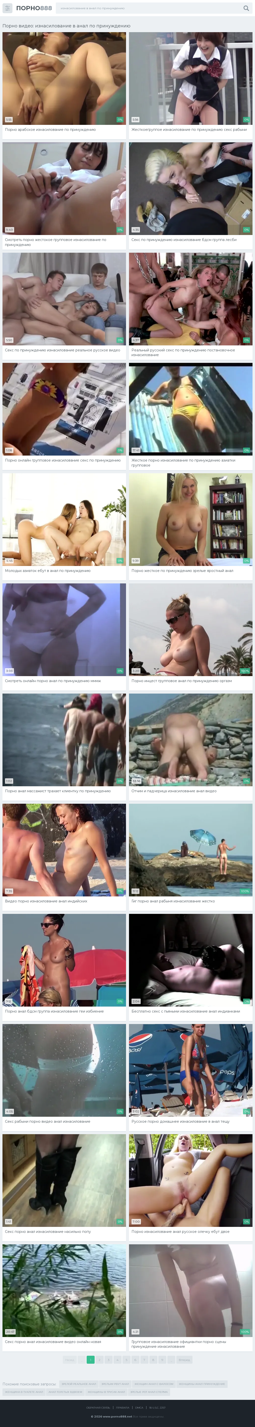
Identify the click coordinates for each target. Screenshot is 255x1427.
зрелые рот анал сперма (149, 1392)
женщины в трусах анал (106, 1392)
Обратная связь (98, 1407)
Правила (122, 1407)
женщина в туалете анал (24, 1392)
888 (34, 8)
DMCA (139, 1407)
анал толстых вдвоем (65, 1392)
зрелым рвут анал (115, 1384)
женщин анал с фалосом (153, 1384)
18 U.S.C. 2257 (157, 1407)
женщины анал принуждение (202, 1384)
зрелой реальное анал (79, 1384)
